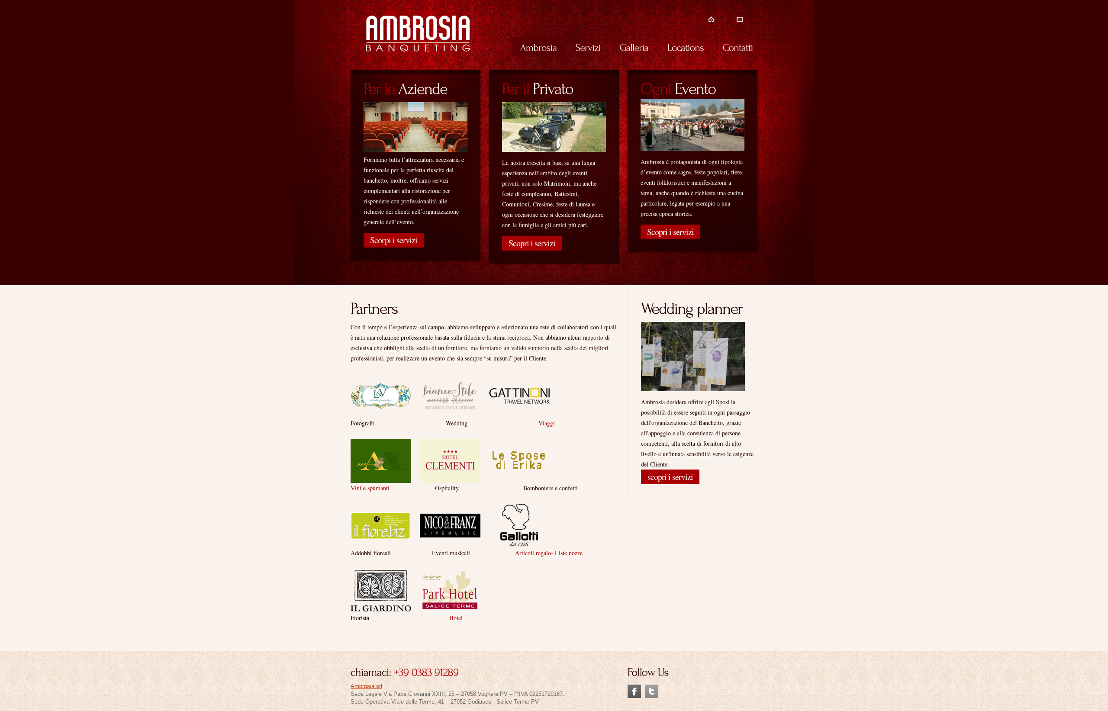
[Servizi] (588, 46)
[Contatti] (738, 46)
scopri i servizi (670, 477)
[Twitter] (651, 688)
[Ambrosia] (539, 46)
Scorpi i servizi (393, 240)
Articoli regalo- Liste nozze (549, 553)
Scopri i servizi (532, 243)
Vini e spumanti (370, 488)
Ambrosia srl (366, 686)
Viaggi (546, 423)
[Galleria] (634, 46)
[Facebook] (634, 688)
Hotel (456, 618)
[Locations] (686, 46)
